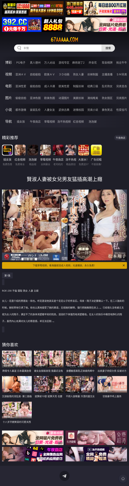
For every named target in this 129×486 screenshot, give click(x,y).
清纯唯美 (92, 98)
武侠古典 (64, 110)
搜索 (108, 48)
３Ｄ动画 (64, 74)
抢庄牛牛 (121, 62)
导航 (8, 121)
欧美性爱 (64, 86)
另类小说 (92, 110)
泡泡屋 (93, 121)
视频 (8, 74)
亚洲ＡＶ (20, 74)
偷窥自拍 (20, 98)
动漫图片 (64, 98)
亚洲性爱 (20, 86)
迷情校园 (78, 110)
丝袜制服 (92, 74)
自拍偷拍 (35, 74)
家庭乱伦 (35, 110)
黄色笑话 (107, 110)
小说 (8, 109)
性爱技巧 (121, 110)
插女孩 (21, 121)
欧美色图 (49, 98)
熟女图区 (107, 98)
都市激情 (20, 110)
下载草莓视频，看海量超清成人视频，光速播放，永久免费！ (64, 265)
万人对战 (49, 62)
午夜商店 (35, 121)
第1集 (7, 275)
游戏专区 (64, 62)
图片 (8, 98)
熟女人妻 (78, 74)
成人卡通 (49, 86)
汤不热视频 (64, 121)
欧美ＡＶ (49, 74)
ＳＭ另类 (121, 74)
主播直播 (107, 74)
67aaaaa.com (64, 39)
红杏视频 (78, 121)
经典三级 (92, 86)
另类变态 (121, 86)
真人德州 (35, 62)
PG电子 (20, 62)
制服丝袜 (78, 86)
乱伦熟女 (107, 86)
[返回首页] (123, 479)
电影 (8, 86)
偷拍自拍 (35, 86)
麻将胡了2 (78, 62)
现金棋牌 (107, 62)
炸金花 (93, 62)
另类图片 (121, 98)
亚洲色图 (35, 98)
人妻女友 (49, 110)
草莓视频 (49, 121)
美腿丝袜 (78, 98)
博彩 (8, 62)
